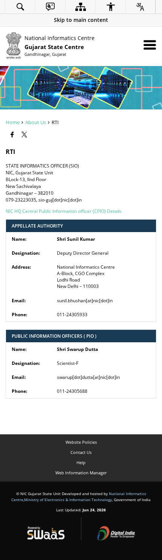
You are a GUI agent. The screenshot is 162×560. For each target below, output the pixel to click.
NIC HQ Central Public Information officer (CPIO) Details (64, 211)
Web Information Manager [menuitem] (81, 472)
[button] (81, 19)
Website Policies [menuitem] (81, 442)
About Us (35, 122)
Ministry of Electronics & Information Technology (68, 499)
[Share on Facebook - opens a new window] (13, 134)
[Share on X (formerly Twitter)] (25, 134)
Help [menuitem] (81, 462)
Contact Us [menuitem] (81, 452)
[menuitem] (20, 6)
